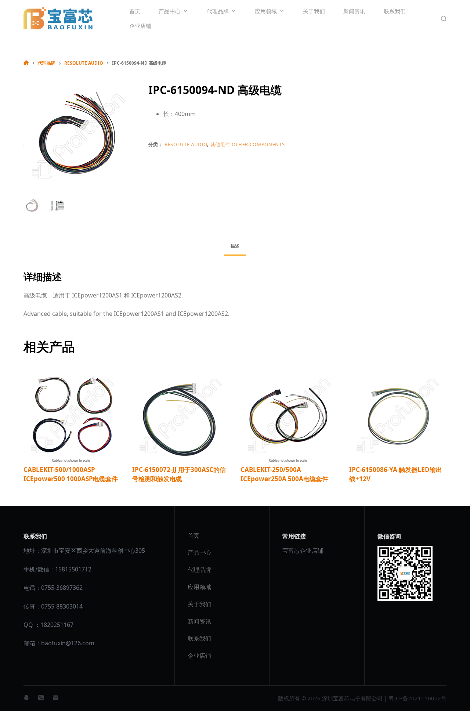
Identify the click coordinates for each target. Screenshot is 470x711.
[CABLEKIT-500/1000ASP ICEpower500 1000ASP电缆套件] (72, 416)
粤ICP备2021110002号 (417, 698)
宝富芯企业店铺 (302, 550)
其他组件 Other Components (247, 144)
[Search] (443, 18)
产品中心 (170, 11)
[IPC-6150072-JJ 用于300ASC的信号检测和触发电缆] (181, 416)
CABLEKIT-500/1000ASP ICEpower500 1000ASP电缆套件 (71, 474)
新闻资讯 (354, 11)
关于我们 (314, 11)
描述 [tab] (235, 246)
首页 (134, 11)
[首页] (26, 63)
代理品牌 (218, 11)
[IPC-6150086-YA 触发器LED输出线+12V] (398, 416)
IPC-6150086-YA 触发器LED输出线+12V (395, 474)
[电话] (41, 697)
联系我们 (395, 11)
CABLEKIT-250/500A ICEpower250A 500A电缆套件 (284, 474)
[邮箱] (55, 697)
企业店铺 (140, 25)
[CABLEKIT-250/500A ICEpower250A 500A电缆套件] (289, 416)
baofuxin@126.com (67, 643)
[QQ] (26, 697)
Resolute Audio (185, 144)
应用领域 (266, 11)
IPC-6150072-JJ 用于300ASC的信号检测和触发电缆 (179, 474)
